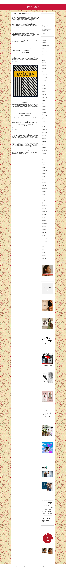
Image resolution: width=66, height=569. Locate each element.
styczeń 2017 (44, 237)
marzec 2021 (44, 161)
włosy (49, 520)
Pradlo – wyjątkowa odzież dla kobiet (47, 34)
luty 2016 (43, 253)
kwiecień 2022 (44, 141)
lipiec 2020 (44, 173)
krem (43, 506)
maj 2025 (43, 85)
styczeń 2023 (44, 127)
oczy (52, 507)
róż (51, 515)
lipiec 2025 (44, 82)
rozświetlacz (47, 515)
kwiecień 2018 (44, 214)
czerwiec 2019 (44, 193)
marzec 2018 (44, 215)
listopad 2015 (44, 258)
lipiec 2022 (44, 136)
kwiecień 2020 (44, 177)
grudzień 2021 (44, 147)
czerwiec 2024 (44, 101)
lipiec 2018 (44, 209)
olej (45, 509)
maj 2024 (43, 103)
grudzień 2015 (44, 256)
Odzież (43, 53)
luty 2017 (43, 235)
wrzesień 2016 (44, 243)
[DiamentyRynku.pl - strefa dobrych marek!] (33, 7)
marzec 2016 (44, 252)
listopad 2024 (44, 94)
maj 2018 (43, 212)
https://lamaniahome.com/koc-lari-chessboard (25, 124)
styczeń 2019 (44, 200)
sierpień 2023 (44, 117)
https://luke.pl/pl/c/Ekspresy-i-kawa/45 (47, 365)
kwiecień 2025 (44, 86)
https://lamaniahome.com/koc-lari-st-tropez (25, 99)
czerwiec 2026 (44, 65)
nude (49, 507)
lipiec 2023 (44, 118)
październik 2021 (44, 150)
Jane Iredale (43, 503)
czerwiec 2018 (44, 211)
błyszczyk (49, 500)
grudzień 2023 (44, 111)
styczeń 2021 (44, 164)
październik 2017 (44, 223)
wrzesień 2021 (44, 152)
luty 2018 (43, 217)
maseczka (44, 507)
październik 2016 (44, 241)
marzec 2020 (44, 179)
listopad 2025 (44, 76)
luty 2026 (43, 71)
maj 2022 (43, 139)
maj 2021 (43, 158)
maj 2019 (43, 194)
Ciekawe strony (29, 1)
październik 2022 (44, 132)
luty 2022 (43, 144)
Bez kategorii (44, 42)
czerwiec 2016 (44, 247)
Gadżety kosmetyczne (45, 45)
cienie (43, 502)
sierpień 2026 (44, 62)
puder (50, 513)
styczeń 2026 (44, 73)
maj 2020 (43, 176)
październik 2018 (44, 205)
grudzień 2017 (44, 220)
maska (47, 507)
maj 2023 (43, 121)
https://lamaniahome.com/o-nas (25, 29)
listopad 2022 (44, 130)
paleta (49, 509)
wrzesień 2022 (44, 133)
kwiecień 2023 (44, 123)
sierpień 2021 (44, 153)
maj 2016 (43, 249)
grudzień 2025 (44, 74)
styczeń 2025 (44, 91)
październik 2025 (44, 77)
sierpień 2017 (44, 226)
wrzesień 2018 (44, 206)
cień (46, 502)
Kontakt (42, 1)
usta (50, 518)
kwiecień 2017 (44, 232)
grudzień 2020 (44, 165)
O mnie (24, 1)
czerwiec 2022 (44, 138)
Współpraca (36, 1)
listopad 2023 (44, 112)
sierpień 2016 (44, 244)
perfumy (45, 511)
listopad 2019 (44, 185)
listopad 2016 (44, 240)
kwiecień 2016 (44, 250)
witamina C (46, 520)
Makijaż (43, 50)
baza (42, 500)
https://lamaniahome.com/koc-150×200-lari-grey (25, 131)
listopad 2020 (44, 167)
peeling (43, 511)
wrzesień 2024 (44, 97)
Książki (43, 48)
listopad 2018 (44, 203)
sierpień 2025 (44, 80)
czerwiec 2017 (44, 229)
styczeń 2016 (44, 255)
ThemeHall (53, 566)
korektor (47, 503)
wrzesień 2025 (44, 79)
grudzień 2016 (44, 238)
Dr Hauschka (50, 502)
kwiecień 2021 (44, 159)
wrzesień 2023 (44, 115)
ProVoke (48, 513)
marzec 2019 (44, 197)
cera (52, 500)
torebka (46, 518)
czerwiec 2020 (44, 174)
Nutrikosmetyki (44, 51)
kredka (50, 503)
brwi (46, 500)
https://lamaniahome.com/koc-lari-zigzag (25, 113)
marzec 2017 (44, 234)
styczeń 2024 (44, 109)
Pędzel (43, 514)
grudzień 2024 (44, 92)
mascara (50, 505)
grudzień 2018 (44, 202)
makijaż (47, 506)
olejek (47, 509)
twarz (48, 518)
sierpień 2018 (44, 208)
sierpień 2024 (44, 98)
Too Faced (43, 518)
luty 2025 (43, 89)
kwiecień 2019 (44, 196)
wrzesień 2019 (44, 188)
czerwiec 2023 (44, 120)
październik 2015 (44, 259)
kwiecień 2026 (44, 68)
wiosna (43, 520)
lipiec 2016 (44, 246)
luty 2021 (43, 162)
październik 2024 (44, 95)
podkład (49, 511)
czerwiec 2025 (44, 83)
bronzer (45, 500)
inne (43, 47)
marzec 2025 (44, 88)
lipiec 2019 (44, 191)
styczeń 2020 (44, 182)
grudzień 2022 (44, 129)
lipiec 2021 (44, 155)
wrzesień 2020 (44, 170)
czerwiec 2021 (44, 156)
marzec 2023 (44, 124)
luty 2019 (43, 199)
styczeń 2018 (44, 218)
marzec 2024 (44, 106)
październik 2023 (44, 114)
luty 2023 (43, 126)
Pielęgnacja (44, 54)
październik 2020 (44, 168)
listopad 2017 (44, 221)
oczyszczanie (43, 509)
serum (43, 517)
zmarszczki (43, 521)
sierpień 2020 (44, 171)
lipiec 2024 (44, 100)
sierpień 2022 (44, 135)
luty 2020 (43, 180)
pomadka (44, 513)
